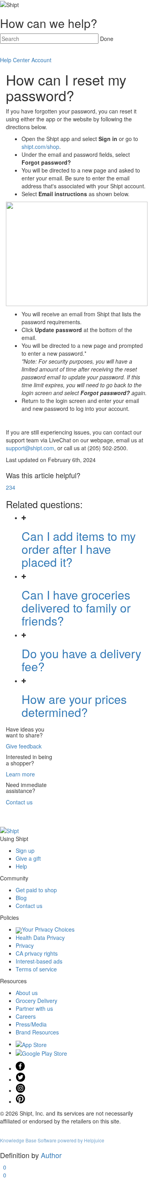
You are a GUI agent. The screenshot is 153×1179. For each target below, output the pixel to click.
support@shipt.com (30, 448)
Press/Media (31, 1024)
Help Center (15, 60)
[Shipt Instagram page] (20, 1090)
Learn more (20, 774)
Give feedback (24, 746)
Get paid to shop (36, 890)
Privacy (25, 945)
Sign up (25, 850)
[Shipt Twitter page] (20, 1079)
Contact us (19, 802)
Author (51, 1155)
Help (21, 866)
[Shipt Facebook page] (20, 1068)
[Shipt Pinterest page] (20, 1101)
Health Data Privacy (40, 937)
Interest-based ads (39, 961)
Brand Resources (37, 1032)
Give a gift (28, 858)
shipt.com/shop (40, 146)
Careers (26, 1016)
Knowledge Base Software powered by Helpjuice (52, 1140)
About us (27, 993)
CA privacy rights (37, 953)
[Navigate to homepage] (9, 830)
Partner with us (34, 1008)
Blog (21, 898)
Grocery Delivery (36, 1000)
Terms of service (36, 969)
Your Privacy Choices (48, 929)
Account (41, 60)
